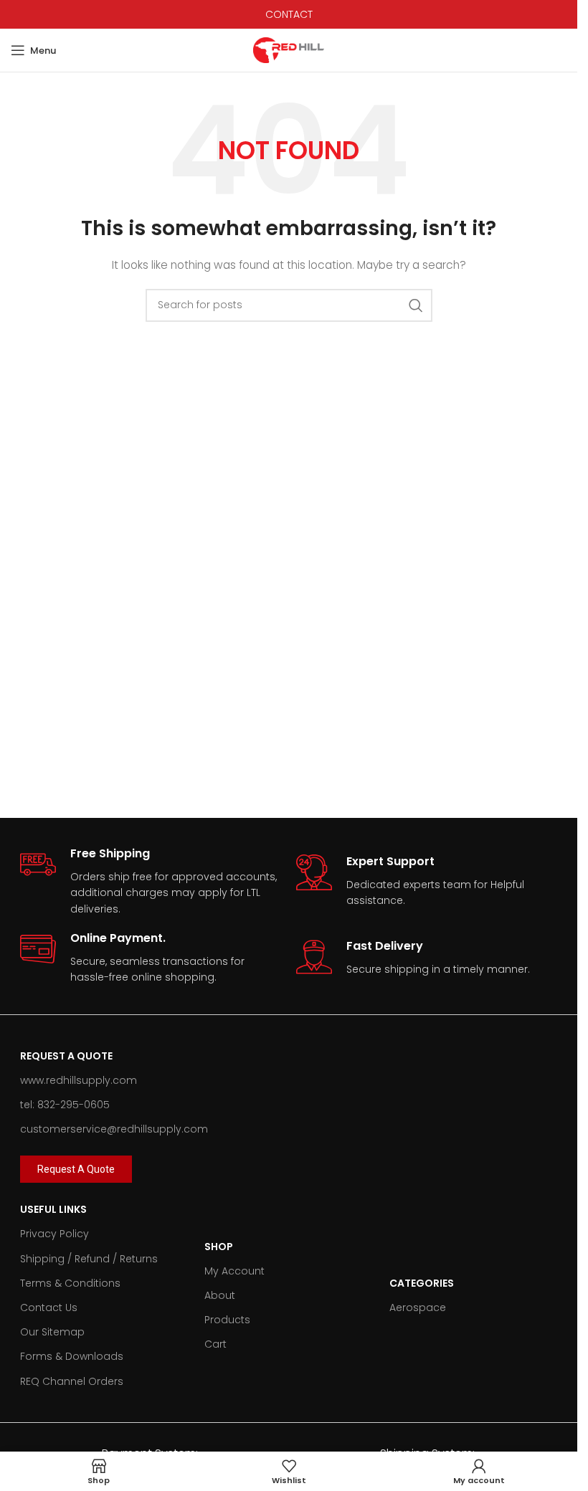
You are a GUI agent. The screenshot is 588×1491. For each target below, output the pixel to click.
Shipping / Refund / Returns (89, 1259)
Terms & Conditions (70, 1283)
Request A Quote (66, 1056)
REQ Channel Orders (71, 1381)
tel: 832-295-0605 (65, 1104)
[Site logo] (289, 49)
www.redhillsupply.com (78, 1080)
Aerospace (417, 1307)
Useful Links (53, 1209)
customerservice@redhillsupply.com (114, 1129)
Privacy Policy (54, 1233)
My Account (234, 1271)
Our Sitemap (52, 1332)
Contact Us (48, 1307)
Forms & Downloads (71, 1356)
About (219, 1295)
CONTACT (289, 14)
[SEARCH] (415, 305)
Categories (421, 1283)
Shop (218, 1246)
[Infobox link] (151, 882)
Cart (215, 1344)
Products (227, 1320)
